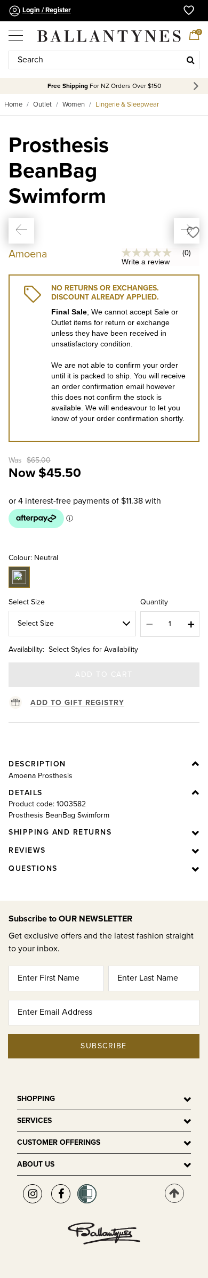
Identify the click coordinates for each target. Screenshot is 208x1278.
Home (13, 104)
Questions (33, 868)
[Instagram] (32, 1193)
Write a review (146, 261)
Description (37, 764)
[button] (21, 231)
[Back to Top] (174, 1193)
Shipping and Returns (60, 832)
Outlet (42, 104)
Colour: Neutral (33, 557)
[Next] (198, 86)
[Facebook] (60, 1193)
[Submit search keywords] (191, 59)
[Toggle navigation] (16, 31)
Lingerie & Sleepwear (127, 104)
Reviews (27, 850)
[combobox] (104, 60)
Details (26, 792)
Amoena (28, 254)
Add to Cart (104, 674)
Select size (27, 601)
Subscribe (104, 1045)
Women (73, 104)
